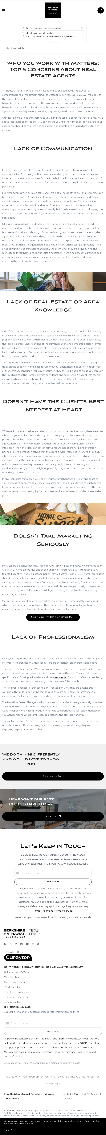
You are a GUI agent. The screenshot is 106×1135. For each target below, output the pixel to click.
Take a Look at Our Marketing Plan (53, 617)
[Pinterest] (21, 944)
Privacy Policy (53, 1083)
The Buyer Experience (16, 992)
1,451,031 (82, 95)
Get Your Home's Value (17, 972)
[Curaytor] (18, 960)
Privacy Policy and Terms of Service (52, 910)
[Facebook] (5, 944)
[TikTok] (38, 944)
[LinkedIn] (16, 944)
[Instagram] (33, 944)
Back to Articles (16, 48)
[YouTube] (27, 944)
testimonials (60, 677)
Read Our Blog (12, 987)
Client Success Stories (16, 982)
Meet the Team (12, 977)
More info (37, 1123)
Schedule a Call (12, 1002)
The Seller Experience (16, 997)
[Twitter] (11, 944)
